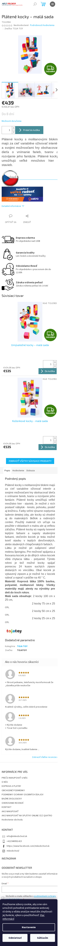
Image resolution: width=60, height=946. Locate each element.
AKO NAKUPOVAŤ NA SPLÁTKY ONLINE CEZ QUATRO (27, 815)
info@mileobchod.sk (17, 836)
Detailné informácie (11, 206)
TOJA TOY (22, 646)
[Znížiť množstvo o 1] (13, 132)
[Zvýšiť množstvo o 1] (13, 128)
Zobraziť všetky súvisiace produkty (30, 461)
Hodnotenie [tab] (18, 470)
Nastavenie (29, 927)
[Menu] (52, 4)
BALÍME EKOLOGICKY (12, 798)
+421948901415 (14, 841)
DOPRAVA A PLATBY (11, 786)
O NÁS (5, 782)
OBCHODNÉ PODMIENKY (13, 790)
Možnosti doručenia (11, 121)
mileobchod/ (13, 851)
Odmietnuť (15, 938)
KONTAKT (7, 807)
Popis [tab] (7, 470)
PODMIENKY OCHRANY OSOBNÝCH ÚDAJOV (22, 794)
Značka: (13, 28)
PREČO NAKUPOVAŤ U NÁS (15, 778)
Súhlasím (42, 938)
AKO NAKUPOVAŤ (10, 811)
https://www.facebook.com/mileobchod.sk (28, 846)
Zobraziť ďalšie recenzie (44, 757)
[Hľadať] (35, 4)
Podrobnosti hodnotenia (42, 25)
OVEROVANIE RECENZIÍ (12, 803)
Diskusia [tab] (30, 470)
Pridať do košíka (31, 130)
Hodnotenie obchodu (12, 819)
